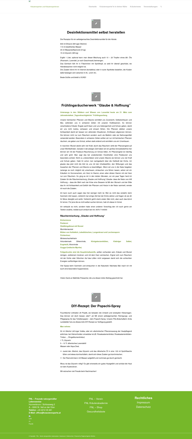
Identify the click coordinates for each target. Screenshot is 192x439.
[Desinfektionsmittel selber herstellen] (96, 23)
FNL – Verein (96, 398)
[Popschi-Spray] (96, 297)
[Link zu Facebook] (161, 436)
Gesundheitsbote (96, 411)
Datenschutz (143, 407)
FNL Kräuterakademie (96, 403)
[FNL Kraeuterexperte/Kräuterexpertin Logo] (44, 6)
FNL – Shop (96, 407)
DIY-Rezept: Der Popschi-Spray (96, 305)
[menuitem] (92, 6)
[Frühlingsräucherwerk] (96, 96)
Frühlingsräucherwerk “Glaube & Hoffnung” (96, 105)
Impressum (143, 402)
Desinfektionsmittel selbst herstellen (96, 32)
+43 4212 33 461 (44, 409)
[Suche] (161, 6)
